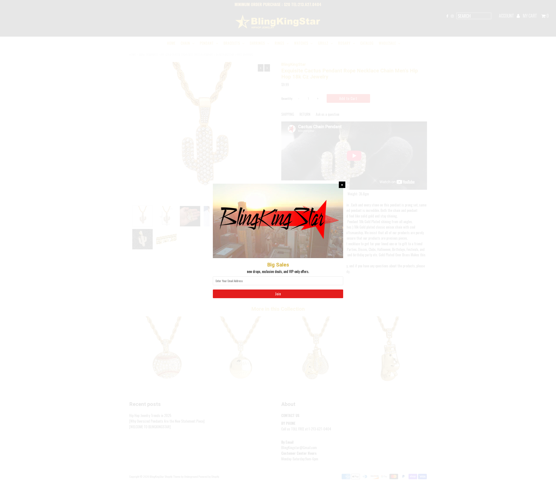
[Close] (342, 185)
